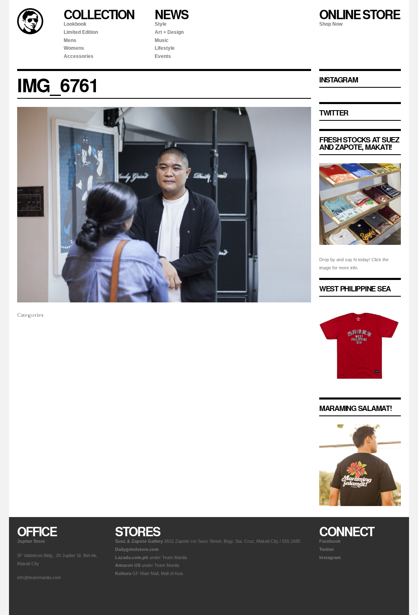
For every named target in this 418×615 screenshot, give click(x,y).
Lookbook (75, 24)
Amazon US (127, 565)
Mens (70, 40)
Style (161, 24)
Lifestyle (165, 48)
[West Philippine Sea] (360, 393)
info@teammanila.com (39, 577)
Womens (74, 48)
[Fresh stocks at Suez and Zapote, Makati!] (360, 251)
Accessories (78, 56)
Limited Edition (81, 32)
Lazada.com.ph (131, 557)
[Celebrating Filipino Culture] (30, 32)
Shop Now (330, 24)
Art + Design (169, 32)
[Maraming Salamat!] (360, 512)
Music (162, 40)
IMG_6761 (58, 84)
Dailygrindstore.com (137, 549)
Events (163, 56)
